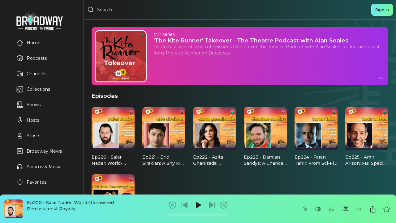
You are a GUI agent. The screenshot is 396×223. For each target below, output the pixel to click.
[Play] (198, 205)
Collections (38, 89)
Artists (33, 135)
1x (305, 209)
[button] (317, 209)
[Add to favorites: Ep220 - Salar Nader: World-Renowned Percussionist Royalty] (386, 209)
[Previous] (184, 205)
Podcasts (37, 58)
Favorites (36, 182)
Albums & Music (44, 166)
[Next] (211, 205)
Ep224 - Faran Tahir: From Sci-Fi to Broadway (314, 163)
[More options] (358, 209)
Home (34, 43)
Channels (36, 74)
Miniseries (164, 34)
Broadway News (44, 151)
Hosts (33, 120)
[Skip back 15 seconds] (172, 205)
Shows (34, 104)
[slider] (198, 215)
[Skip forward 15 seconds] (223, 205)
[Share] (373, 209)
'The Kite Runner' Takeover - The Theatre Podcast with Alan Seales (250, 40)
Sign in (382, 9)
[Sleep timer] (345, 209)
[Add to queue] (331, 209)
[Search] (90, 9)
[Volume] (317, 209)
